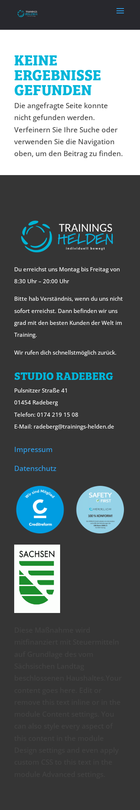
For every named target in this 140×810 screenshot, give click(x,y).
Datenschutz (35, 468)
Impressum (33, 449)
